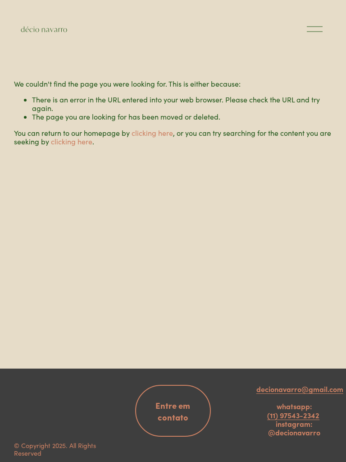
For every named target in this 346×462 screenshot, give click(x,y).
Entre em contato (172, 411)
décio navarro (44, 29)
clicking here (152, 133)
